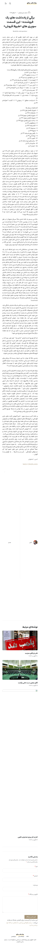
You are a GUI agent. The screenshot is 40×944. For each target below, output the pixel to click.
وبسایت (35, 885)
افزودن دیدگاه (33, 894)
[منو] (6, 3)
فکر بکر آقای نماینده (31, 653)
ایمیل (35, 876)
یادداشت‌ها (15, 31)
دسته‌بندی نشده (23, 31)
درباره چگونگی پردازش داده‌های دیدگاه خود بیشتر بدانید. (22, 924)
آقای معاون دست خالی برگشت (28, 682)
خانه (27, 936)
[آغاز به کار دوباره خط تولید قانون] (20, 762)
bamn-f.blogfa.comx (30, 464)
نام (36, 866)
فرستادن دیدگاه (31, 917)
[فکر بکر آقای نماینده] (20, 640)
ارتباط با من (21, 936)
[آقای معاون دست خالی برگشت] (20, 670)
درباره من (13, 936)
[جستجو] (10, 3)
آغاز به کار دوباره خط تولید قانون (28, 837)
